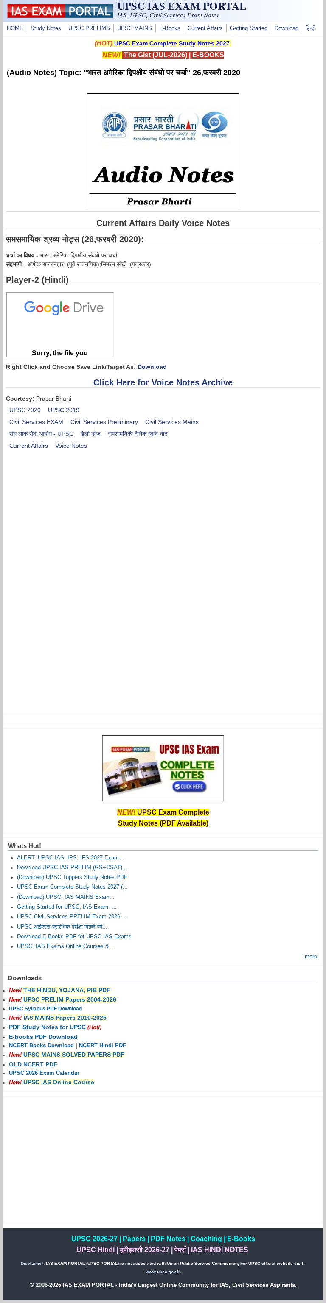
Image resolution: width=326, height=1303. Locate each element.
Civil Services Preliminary (104, 422)
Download (286, 28)
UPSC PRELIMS (89, 28)
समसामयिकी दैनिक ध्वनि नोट (138, 433)
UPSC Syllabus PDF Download (45, 1009)
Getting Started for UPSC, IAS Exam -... (67, 907)
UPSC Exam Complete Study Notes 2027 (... (72, 887)
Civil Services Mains (172, 422)
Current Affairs (205, 28)
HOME (15, 28)
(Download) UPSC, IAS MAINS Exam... (66, 897)
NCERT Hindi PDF (102, 1046)
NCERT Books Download (41, 1046)
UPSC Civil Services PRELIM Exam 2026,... (72, 917)
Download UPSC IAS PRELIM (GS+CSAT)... (72, 868)
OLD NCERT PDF (33, 1064)
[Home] (60, 15)
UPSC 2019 (63, 410)
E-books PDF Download (43, 1036)
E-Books (169, 28)
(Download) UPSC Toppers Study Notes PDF (72, 877)
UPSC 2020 (25, 410)
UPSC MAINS (134, 28)
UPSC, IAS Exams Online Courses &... (65, 946)
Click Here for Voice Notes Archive (163, 382)
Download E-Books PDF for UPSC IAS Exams (74, 937)
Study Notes (46, 28)
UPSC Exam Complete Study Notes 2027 (172, 43)
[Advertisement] (163, 528)
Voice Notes (71, 445)
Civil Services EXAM (36, 422)
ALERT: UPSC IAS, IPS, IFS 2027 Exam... (70, 858)
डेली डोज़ (91, 433)
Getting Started (248, 28)
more (311, 957)
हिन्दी (310, 28)
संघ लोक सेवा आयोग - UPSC (41, 433)
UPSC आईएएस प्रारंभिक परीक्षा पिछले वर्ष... (62, 927)
